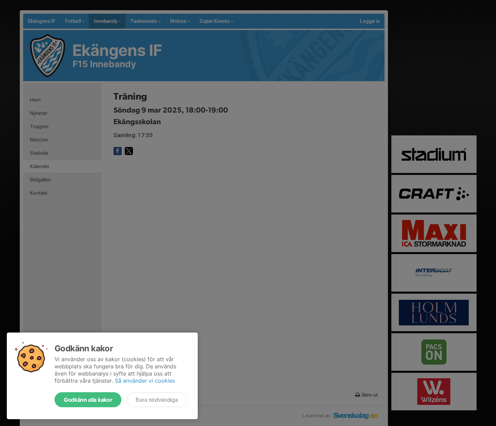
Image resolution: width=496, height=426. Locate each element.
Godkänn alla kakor (88, 399)
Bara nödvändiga (157, 399)
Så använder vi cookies (145, 380)
